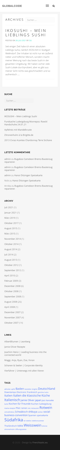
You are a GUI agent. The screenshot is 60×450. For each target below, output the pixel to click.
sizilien (40, 412)
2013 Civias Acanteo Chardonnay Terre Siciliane (28, 140)
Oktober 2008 (11, 291)
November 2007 (12, 317)
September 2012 (12, 270)
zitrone (44, 426)
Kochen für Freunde (20, 403)
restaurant (35, 408)
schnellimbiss (9, 412)
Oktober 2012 (11, 265)
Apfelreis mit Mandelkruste (18, 129)
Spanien (32, 415)
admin (7, 158)
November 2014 (12, 238)
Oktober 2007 (11, 322)
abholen (7, 389)
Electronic (21, 392)
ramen (24, 408)
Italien (8, 395)
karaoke (50, 400)
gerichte (41, 392)
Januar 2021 (10, 212)
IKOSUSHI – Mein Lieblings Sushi (25, 32)
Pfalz (18, 408)
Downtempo (10, 392)
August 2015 (10, 228)
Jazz (44, 400)
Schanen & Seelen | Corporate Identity (23, 365)
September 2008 (12, 296)
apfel (13, 389)
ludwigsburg (45, 403)
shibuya (32, 411)
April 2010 (9, 275)
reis (29, 408)
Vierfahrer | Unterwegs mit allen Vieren (24, 370)
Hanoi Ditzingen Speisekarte (28, 175)
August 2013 (10, 259)
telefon (28, 421)
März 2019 (9, 217)
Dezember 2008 (12, 286)
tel (24, 421)
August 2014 (10, 249)
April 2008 (9, 306)
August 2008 (10, 301)
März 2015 (9, 233)
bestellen (28, 389)
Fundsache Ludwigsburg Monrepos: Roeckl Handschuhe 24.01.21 (25, 123)
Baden (20, 389)
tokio (20, 425)
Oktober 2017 (11, 223)
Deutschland (46, 389)
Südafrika (13, 420)
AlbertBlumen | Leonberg (17, 341)
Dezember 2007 (12, 312)
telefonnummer (38, 421)
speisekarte (42, 415)
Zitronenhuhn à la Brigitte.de (18, 134)
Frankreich (32, 392)
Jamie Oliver (28, 400)
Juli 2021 (8, 207)
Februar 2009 (11, 280)
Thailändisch (10, 425)
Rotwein (45, 407)
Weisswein (32, 425)
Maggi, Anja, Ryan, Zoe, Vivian (19, 360)
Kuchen (35, 403)
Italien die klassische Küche (31, 395)
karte (6, 404)
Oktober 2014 (11, 244)
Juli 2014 (8, 254)
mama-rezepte (9, 408)
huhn (46, 392)
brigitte (34, 389)
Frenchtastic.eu (40, 442)
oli (30, 40)
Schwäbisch (21, 411)
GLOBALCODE (12, 5)
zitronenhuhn (9, 429)
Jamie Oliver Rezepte (14, 346)
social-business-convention (27, 413)
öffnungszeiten (21, 429)
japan (38, 400)
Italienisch (12, 399)
